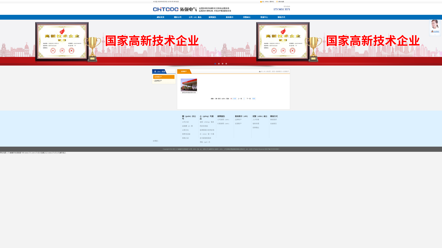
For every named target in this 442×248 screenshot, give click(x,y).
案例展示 (229, 17)
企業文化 (185, 130)
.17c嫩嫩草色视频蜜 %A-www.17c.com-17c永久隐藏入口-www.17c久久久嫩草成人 (36, 153)
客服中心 (264, 17)
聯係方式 (281, 17)
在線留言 (273, 123)
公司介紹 (185, 122)
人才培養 (256, 119)
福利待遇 (256, 123)
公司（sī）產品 (195, 17)
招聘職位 (256, 127)
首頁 (273, 71)
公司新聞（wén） (223, 119)
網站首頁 (160, 17)
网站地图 (3, 153)
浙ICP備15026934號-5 (272, 149)
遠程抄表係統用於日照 (189, 92)
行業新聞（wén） (223, 123)
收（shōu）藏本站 (268, 1)
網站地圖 (281, 1)
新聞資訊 (212, 17)
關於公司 (178, 17)
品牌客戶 (158, 81)
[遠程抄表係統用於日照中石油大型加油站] (189, 91)
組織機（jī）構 (187, 126)
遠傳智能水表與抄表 (207, 130)
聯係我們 (273, 119)
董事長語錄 (186, 134)
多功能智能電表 (205, 138)
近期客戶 (158, 77)
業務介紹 (185, 138)
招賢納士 (247, 17)
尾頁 (253, 98)
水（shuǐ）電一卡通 (207, 134)
